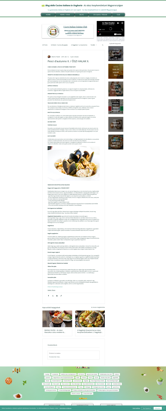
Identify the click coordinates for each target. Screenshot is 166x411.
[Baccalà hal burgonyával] (90, 319)
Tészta (80, 387)
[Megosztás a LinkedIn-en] (57, 296)
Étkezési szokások (76, 393)
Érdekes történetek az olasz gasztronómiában (84, 390)
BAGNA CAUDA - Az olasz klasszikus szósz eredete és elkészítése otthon (54, 331)
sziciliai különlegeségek (64, 390)
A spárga (47, 374)
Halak (77, 377)
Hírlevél (84, 377)
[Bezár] (164, 408)
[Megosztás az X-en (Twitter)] (53, 296)
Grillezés (117, 374)
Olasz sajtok (56, 384)
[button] (102, 45)
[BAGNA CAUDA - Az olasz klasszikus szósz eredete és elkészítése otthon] (57, 319)
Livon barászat (77, 380)
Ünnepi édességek (87, 393)
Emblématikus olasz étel (106, 374)
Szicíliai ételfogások (49, 387)
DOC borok (81, 374)
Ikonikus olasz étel (105, 377)
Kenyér (47, 380)
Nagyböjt (86, 380)
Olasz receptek (46, 384)
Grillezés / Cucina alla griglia (59, 45)
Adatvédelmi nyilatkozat (65, 408)
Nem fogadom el (147, 408)
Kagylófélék (115, 377)
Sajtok (108, 384)
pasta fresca (116, 387)
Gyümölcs (48, 377)
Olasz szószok (65, 384)
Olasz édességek (76, 384)
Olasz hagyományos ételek (97, 380)
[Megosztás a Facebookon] (48, 296)
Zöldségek (87, 387)
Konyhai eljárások (56, 380)
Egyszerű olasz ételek (92, 374)
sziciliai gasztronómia (51, 390)
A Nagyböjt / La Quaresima (79, 45)
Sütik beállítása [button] (136, 408)
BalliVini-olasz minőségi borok (68, 374)
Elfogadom (157, 408)
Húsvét (96, 377)
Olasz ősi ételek (100, 384)
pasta (108, 387)
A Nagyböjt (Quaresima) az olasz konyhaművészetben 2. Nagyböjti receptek (89, 331)
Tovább (93, 45)
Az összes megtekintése (98, 307)
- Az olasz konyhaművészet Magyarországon (84, 5)
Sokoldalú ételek (117, 384)
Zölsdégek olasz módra (98, 387)
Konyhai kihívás (67, 380)
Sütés (58, 387)
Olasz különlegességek (112, 380)
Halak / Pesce (51, 290)
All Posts (44, 45)
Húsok (90, 377)
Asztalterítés (55, 374)
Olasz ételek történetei (88, 384)
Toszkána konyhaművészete (69, 387)
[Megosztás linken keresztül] (61, 296)
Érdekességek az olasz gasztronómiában (108, 390)
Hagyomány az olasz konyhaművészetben (63, 377)
